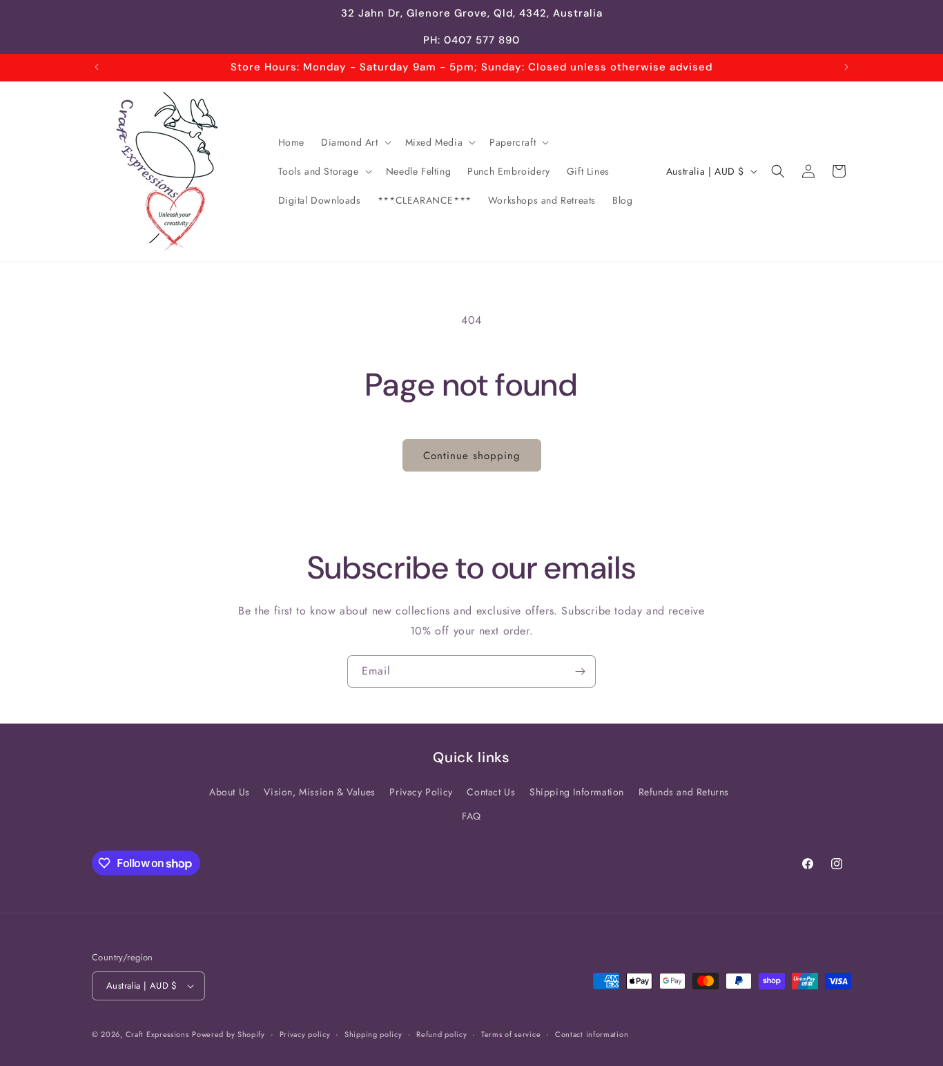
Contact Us (491, 792)
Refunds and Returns (684, 792)
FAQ (471, 816)
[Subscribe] (580, 671)
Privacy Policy (420, 792)
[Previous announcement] (96, 67)
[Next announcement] (846, 67)
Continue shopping (472, 455)
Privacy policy (305, 1034)
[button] (355, 142)
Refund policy (441, 1034)
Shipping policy (373, 1034)
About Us (229, 792)
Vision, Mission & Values (319, 792)
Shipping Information (576, 792)
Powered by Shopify (228, 1034)
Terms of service (511, 1034)
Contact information (591, 1034)
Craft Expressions (157, 1034)
